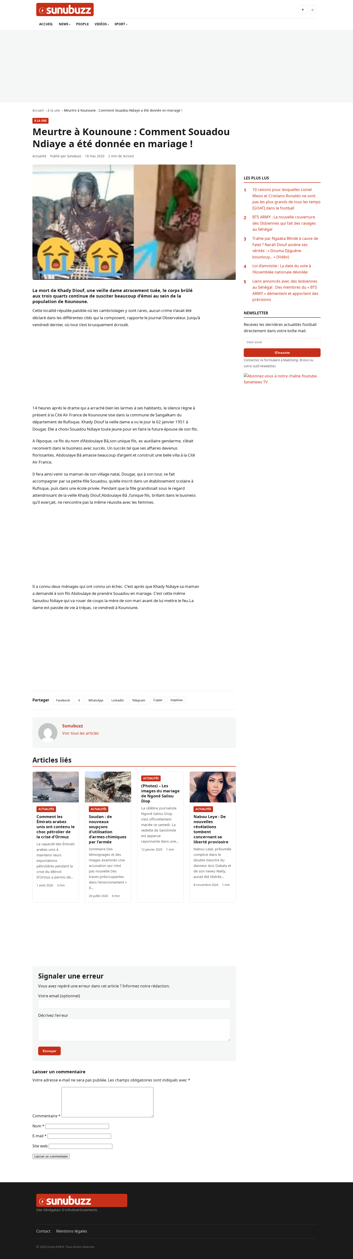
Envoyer (49, 1051)
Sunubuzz (74, 156)
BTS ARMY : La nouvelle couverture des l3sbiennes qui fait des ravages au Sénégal (284, 223)
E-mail (39, 1135)
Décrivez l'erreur (53, 1015)
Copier (157, 700)
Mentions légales (71, 1231)
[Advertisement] (176, 66)
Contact (43, 1231)
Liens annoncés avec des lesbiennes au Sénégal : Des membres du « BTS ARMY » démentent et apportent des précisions (285, 290)
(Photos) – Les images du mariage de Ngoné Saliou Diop (160, 793)
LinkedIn (117, 700)
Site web (40, 1146)
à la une (40, 120)
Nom (38, 1126)
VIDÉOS (101, 24)
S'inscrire (282, 353)
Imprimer (176, 700)
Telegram (138, 700)
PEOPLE (82, 24)
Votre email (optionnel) (59, 995)
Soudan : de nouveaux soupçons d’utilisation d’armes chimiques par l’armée (107, 829)
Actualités (46, 809)
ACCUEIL (46, 24)
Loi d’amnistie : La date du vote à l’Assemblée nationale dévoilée (281, 269)
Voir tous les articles (80, 733)
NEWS (63, 24)
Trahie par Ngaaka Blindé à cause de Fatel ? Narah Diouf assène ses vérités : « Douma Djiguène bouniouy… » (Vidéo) (285, 248)
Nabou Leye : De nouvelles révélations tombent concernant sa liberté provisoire (211, 829)
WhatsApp (95, 700)
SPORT (120, 24)
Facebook (63, 700)
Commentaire (46, 1116)
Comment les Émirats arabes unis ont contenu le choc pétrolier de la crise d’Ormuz (56, 826)
